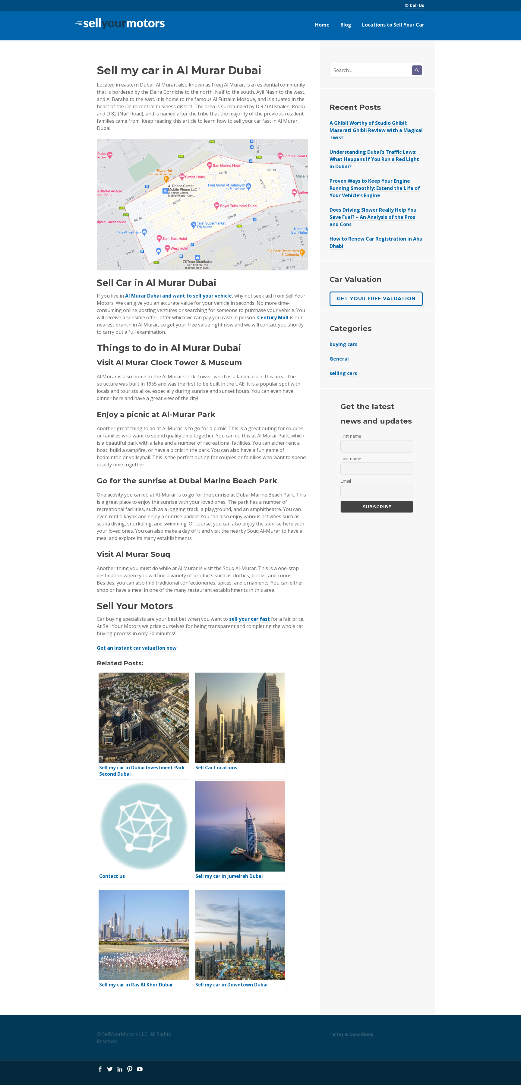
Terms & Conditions (351, 1034)
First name (350, 436)
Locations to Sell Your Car (393, 24)
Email (345, 481)
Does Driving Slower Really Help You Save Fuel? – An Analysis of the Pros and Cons (373, 217)
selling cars (343, 373)
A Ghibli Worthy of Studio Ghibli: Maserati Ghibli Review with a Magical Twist (376, 130)
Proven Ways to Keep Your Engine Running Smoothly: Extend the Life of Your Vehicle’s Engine (375, 188)
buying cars (343, 344)
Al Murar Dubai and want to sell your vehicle (178, 295)
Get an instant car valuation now (137, 648)
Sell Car (114, 283)
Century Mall (273, 317)
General (339, 358)
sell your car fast (249, 619)
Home (322, 24)
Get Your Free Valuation (376, 298)
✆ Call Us (414, 5)
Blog (345, 24)
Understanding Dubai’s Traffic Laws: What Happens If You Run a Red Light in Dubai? (374, 159)
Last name (350, 459)
